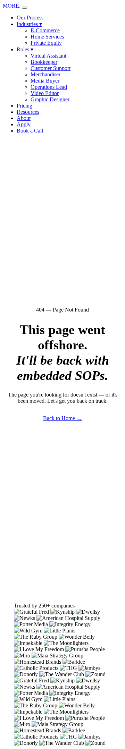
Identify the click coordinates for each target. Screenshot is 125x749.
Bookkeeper (44, 62)
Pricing (24, 106)
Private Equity (46, 43)
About (24, 118)
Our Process (30, 17)
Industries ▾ (29, 24)
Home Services (47, 37)
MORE (11, 6)
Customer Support (50, 68)
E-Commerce (45, 30)
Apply (24, 124)
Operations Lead (49, 87)
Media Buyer (45, 81)
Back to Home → (62, 418)
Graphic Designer (50, 99)
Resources (28, 112)
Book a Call (30, 131)
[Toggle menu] (24, 8)
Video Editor (45, 93)
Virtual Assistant (48, 56)
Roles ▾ (25, 49)
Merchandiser (45, 74)
